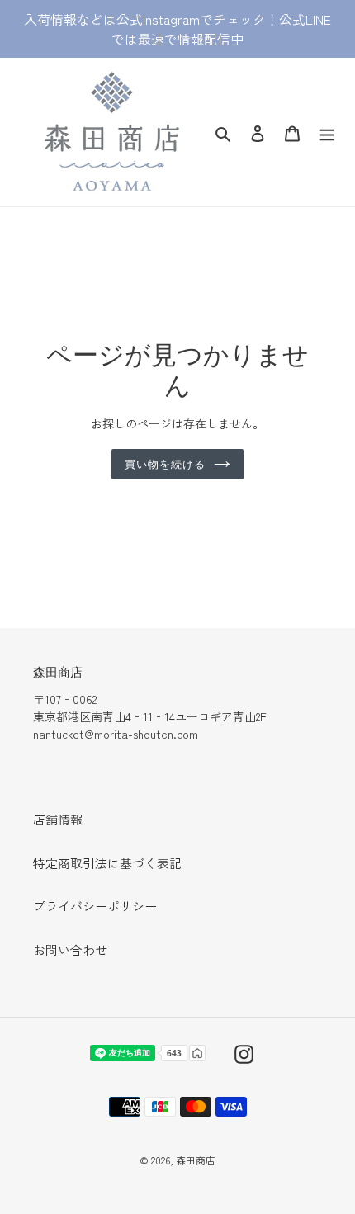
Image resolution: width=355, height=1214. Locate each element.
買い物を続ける (165, 463)
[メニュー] (327, 131)
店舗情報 (58, 819)
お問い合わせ (70, 949)
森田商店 (195, 1160)
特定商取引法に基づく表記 (107, 863)
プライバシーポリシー (95, 905)
